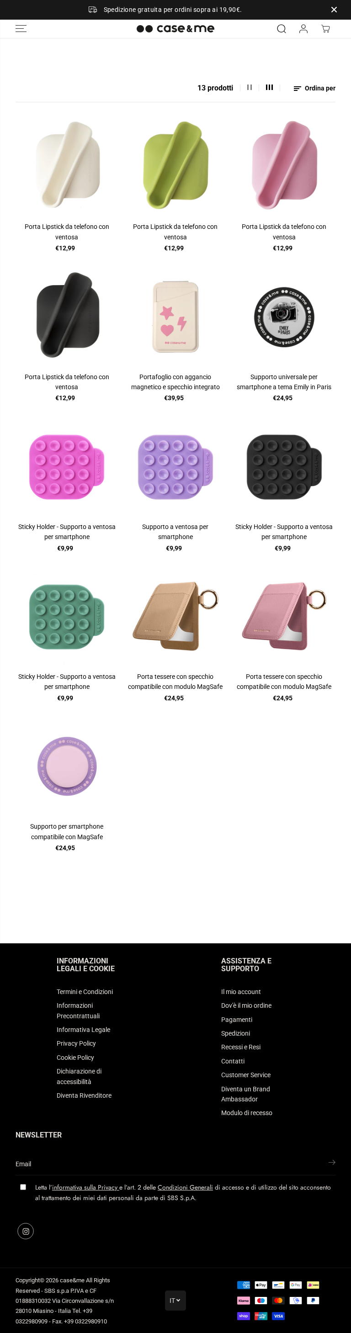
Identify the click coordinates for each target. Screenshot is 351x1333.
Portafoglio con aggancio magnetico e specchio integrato (175, 382)
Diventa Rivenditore (84, 1095)
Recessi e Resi (241, 1047)
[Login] (303, 29)
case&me (72, 1280)
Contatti (233, 1061)
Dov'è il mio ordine (246, 1005)
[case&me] (175, 28)
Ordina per (319, 88)
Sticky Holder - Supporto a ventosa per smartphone (67, 531)
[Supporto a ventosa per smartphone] (175, 466)
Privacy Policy (76, 1043)
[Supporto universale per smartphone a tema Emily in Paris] (284, 316)
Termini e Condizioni (85, 991)
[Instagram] (26, 1231)
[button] (21, 29)
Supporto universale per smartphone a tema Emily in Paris (284, 382)
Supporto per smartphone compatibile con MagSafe (66, 831)
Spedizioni (235, 1033)
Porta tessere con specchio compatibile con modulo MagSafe (175, 681)
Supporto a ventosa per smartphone (175, 531)
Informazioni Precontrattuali (78, 1010)
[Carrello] (325, 29)
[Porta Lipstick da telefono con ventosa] (67, 166)
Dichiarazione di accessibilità (79, 1076)
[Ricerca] (281, 29)
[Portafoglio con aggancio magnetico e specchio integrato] (175, 316)
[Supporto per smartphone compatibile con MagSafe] (67, 766)
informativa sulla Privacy (85, 1187)
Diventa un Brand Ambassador (245, 1094)
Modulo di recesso (246, 1112)
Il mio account (241, 991)
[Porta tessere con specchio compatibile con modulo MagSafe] (175, 616)
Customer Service (246, 1075)
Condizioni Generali (185, 1187)
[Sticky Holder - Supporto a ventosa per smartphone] (67, 466)
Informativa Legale (83, 1029)
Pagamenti (236, 1019)
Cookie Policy (75, 1057)
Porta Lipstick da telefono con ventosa (67, 231)
